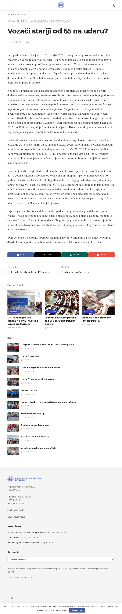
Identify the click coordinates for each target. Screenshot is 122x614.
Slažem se (77, 610)
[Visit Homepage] (61, 5)
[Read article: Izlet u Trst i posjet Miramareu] (13, 382)
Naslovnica (11, 15)
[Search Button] (113, 5)
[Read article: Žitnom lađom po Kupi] (13, 416)
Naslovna (22, 15)
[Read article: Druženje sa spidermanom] (13, 428)
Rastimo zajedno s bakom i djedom (40, 367)
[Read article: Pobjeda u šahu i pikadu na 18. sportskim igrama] (13, 347)
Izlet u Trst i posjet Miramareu (37, 379)
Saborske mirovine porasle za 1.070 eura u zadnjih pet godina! (60, 320)
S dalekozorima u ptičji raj (35, 436)
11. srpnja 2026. (15, 328)
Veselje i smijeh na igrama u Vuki (38, 448)
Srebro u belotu (29, 390)
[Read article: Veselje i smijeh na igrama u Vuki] (13, 451)
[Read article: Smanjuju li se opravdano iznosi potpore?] (99, 302)
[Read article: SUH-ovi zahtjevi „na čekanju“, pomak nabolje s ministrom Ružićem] (24, 302)
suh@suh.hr (18, 510)
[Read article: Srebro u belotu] (13, 393)
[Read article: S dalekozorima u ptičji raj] (13, 439)
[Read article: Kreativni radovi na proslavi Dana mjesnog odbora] (13, 405)
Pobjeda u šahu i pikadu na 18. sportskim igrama (47, 344)
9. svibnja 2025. (14, 42)
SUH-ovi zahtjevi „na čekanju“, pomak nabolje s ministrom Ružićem (22, 320)
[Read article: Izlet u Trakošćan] (13, 359)
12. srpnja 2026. (28, 348)
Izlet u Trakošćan (30, 356)
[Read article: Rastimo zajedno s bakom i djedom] (13, 370)
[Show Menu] (8, 5)
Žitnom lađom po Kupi (33, 413)
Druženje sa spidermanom (35, 425)
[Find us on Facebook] (8, 598)
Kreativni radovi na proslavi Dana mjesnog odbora (48, 402)
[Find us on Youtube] (12, 598)
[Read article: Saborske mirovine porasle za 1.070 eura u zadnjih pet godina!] (62, 302)
